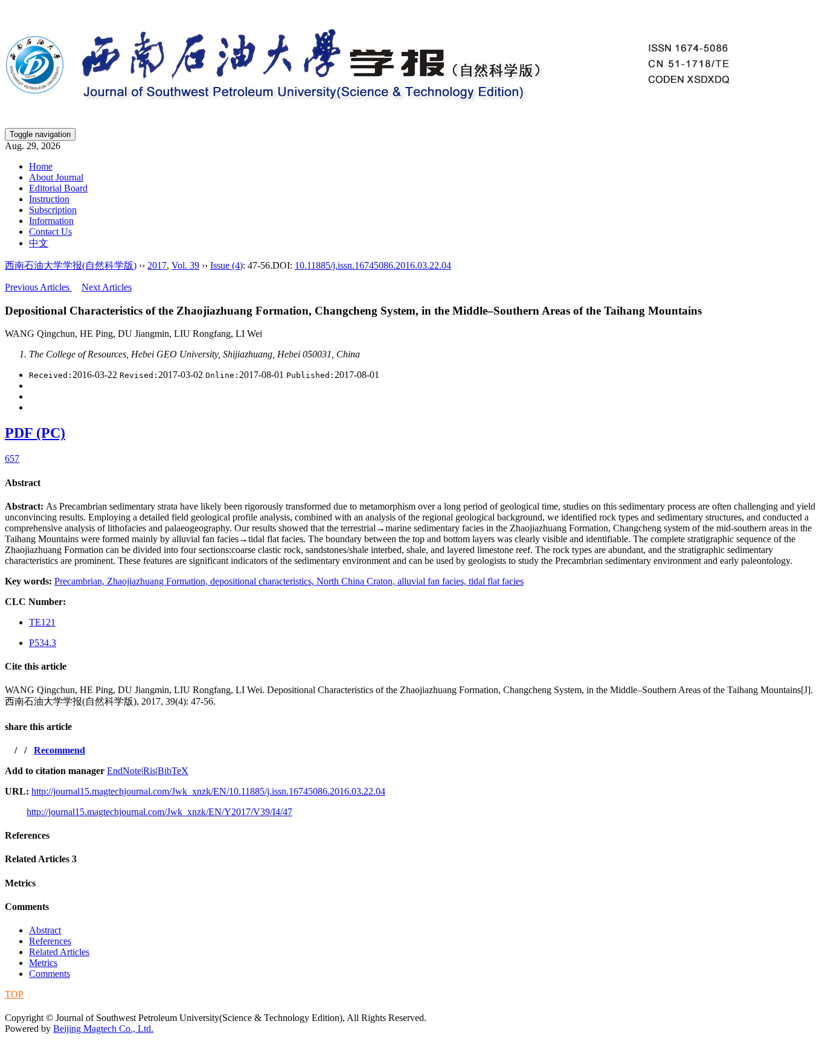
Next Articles (107, 287)
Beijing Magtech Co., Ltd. (103, 1028)
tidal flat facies (496, 581)
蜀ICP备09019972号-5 (50, 1005)
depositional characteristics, (263, 581)
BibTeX (173, 771)
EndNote (124, 771)
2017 (157, 265)
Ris (149, 771)
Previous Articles (38, 287)
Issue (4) (226, 265)
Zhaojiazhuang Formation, (158, 581)
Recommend (59, 750)
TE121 (42, 622)
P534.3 (42, 643)
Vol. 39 (185, 265)
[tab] (412, 483)
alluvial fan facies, (433, 581)
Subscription (53, 210)
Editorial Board (58, 188)
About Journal (56, 177)
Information (51, 221)
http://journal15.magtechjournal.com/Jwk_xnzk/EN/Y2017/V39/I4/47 (159, 812)
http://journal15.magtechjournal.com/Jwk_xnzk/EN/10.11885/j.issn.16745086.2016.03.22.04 (208, 791)
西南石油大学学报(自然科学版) (70, 265)
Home (41, 166)
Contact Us (50, 231)
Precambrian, (80, 581)
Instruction (49, 199)
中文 (38, 243)
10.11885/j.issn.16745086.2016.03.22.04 (373, 265)
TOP (14, 994)
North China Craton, (356, 581)
